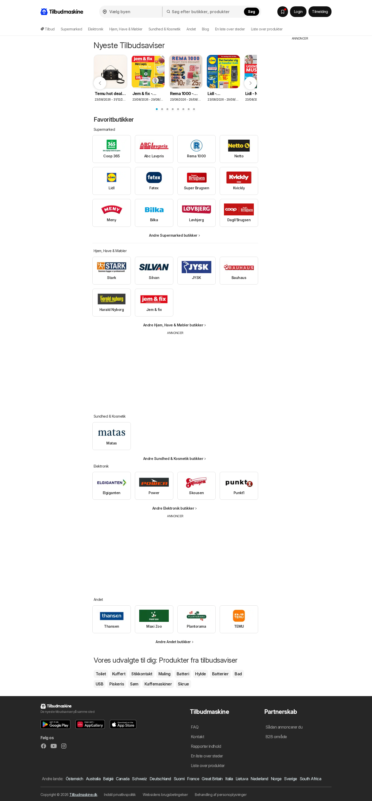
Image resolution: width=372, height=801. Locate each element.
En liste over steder (230, 29)
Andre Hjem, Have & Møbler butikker (173, 325)
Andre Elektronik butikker (173, 508)
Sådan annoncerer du (283, 727)
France (193, 778)
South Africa (310, 778)
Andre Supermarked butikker (173, 235)
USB (99, 683)
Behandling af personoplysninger (220, 794)
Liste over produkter (267, 29)
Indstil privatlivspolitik (120, 794)
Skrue (183, 683)
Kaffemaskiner (158, 683)
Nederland (259, 778)
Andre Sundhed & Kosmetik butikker (173, 458)
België (108, 778)
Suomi (179, 778)
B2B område (276, 736)
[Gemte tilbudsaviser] (282, 11)
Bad (238, 673)
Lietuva (242, 778)
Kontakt (197, 736)
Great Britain (212, 778)
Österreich (74, 778)
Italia (229, 778)
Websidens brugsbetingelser (165, 794)
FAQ (194, 727)
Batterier (220, 673)
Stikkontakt (141, 673)
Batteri (183, 673)
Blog (205, 29)
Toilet (101, 673)
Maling (164, 673)
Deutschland (160, 778)
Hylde (200, 673)
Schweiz (139, 778)
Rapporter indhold (206, 746)
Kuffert (118, 673)
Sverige (290, 778)
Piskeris (116, 683)
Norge (276, 778)
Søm (134, 683)
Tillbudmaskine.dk (83, 794)
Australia (93, 778)
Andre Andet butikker (173, 642)
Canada (122, 778)
